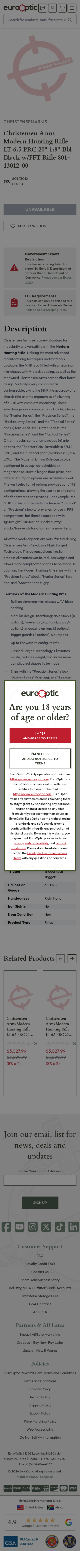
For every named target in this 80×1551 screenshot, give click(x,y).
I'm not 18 (40, 758)
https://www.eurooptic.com (29, 779)
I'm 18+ (40, 735)
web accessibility (36, 843)
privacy (19, 843)
